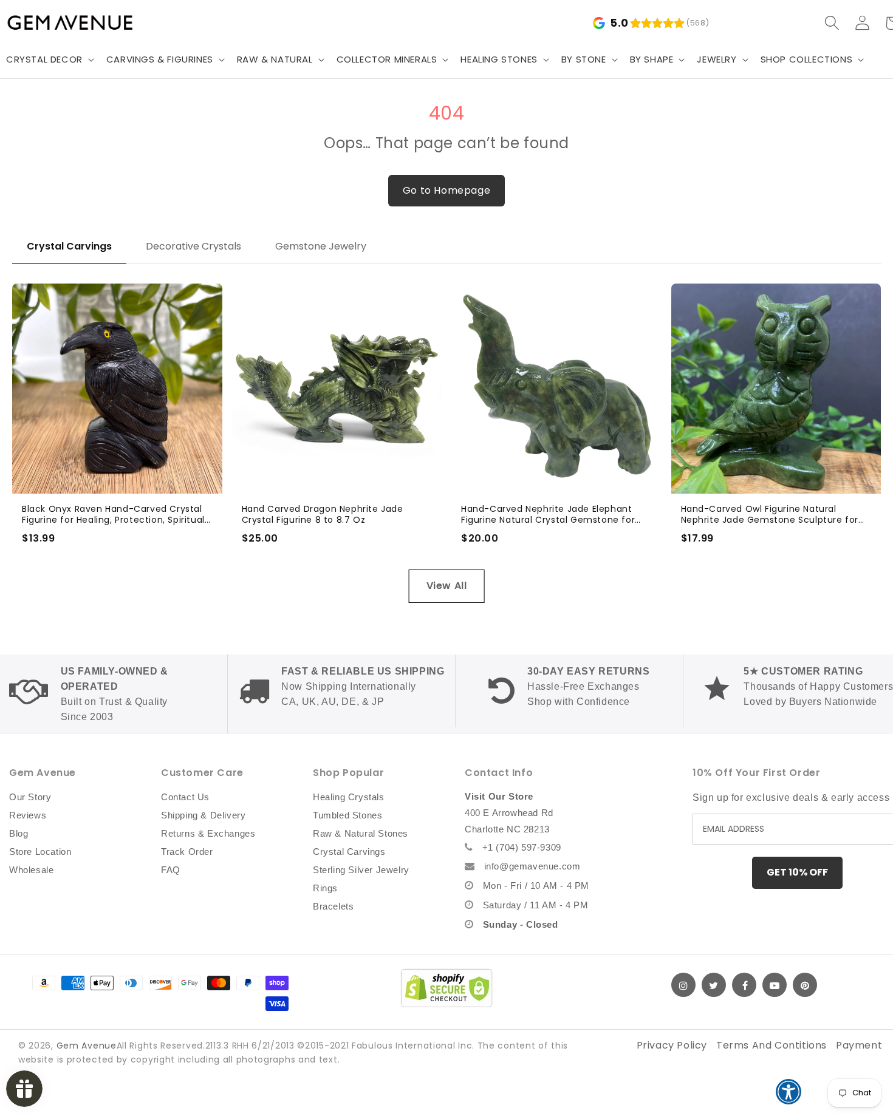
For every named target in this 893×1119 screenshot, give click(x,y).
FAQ (170, 870)
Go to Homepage (446, 190)
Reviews (27, 815)
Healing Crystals (349, 797)
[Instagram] (683, 985)
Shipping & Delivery (203, 815)
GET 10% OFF (797, 872)
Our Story (30, 797)
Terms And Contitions (771, 1045)
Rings (325, 888)
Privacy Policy (672, 1045)
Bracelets (333, 906)
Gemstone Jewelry (320, 246)
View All (446, 586)
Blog (18, 833)
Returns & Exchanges (208, 833)
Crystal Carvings (69, 246)
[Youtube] (774, 985)
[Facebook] (744, 985)
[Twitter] (714, 985)
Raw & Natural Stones (360, 833)
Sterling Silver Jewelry (361, 870)
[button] (164, 59)
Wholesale (31, 870)
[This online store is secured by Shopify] (446, 988)
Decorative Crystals (193, 246)
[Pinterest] (805, 985)
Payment (859, 1045)
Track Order (187, 851)
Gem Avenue (86, 1045)
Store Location (40, 851)
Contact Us (185, 797)
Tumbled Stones (347, 815)
